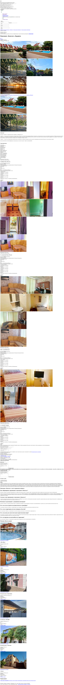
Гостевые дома (17, 680)
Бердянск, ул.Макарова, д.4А (4, 40)
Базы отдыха (29, 680)
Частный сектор (33, 680)
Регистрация (5, 14)
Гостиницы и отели (11, 680)
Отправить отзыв (11, 468)
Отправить (2, 9)
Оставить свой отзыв (3, 480)
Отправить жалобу (11, 476)
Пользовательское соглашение (22, 684)
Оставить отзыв (2, 94)
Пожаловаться (8, 94)
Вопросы (5, 15)
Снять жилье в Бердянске (4, 680)
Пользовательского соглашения (36, 451)
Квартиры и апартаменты (23, 680)
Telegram (9, 456)
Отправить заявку (3, 573)
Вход (5, 13)
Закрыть (2, 180)
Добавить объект (5, 19)
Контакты (28, 684)
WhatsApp (5, 456)
